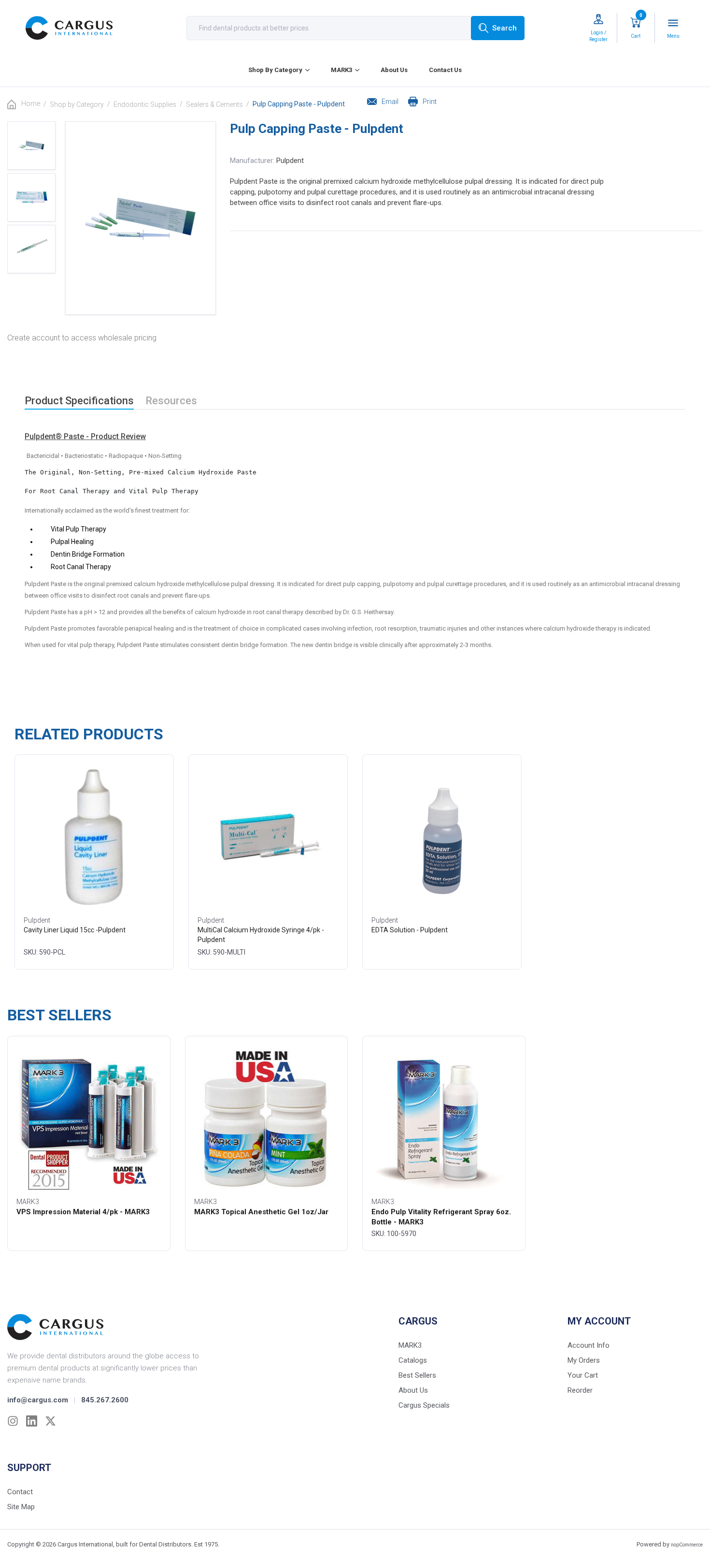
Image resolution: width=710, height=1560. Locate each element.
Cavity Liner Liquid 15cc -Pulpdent (75, 930)
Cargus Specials (424, 1405)
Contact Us (445, 70)
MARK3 (341, 70)
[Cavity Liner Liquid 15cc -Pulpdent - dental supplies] (94, 837)
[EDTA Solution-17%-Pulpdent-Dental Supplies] (442, 837)
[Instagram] (12, 1421)
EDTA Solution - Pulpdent (409, 930)
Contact (20, 1491)
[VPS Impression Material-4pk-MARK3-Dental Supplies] (88, 1118)
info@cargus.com (37, 1400)
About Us (394, 70)
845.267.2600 (104, 1400)
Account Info (589, 1345)
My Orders (584, 1360)
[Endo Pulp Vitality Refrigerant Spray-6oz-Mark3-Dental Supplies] (443, 1118)
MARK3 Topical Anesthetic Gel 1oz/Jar (261, 1211)
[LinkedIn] (31, 1421)
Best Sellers (417, 1375)
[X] (50, 1421)
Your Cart (583, 1375)
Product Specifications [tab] (79, 401)
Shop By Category (275, 70)
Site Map (21, 1506)
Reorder (580, 1390)
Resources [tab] (171, 401)
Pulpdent (290, 160)
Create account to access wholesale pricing (81, 337)
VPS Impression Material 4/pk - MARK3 (83, 1211)
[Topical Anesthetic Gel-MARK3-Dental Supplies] (266, 1118)
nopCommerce (687, 1544)
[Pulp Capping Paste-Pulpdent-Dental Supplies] (31, 145)
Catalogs (412, 1360)
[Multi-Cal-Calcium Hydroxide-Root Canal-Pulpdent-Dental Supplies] (268, 837)
